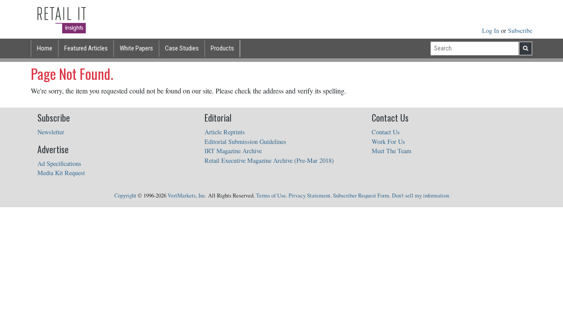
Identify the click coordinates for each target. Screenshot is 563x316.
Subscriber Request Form (361, 195)
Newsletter (50, 132)
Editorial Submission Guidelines (245, 141)
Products (222, 48)
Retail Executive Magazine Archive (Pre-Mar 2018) (269, 160)
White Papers (136, 48)
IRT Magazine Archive (233, 151)
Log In (491, 30)
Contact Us (386, 132)
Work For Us (388, 141)
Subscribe (520, 30)
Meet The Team (391, 151)
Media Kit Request (61, 173)
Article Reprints (225, 132)
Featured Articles (86, 48)
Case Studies (182, 48)
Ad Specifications (59, 163)
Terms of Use (271, 195)
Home (44, 48)
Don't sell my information (420, 195)
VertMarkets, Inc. (187, 195)
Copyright (125, 195)
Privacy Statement (309, 195)
